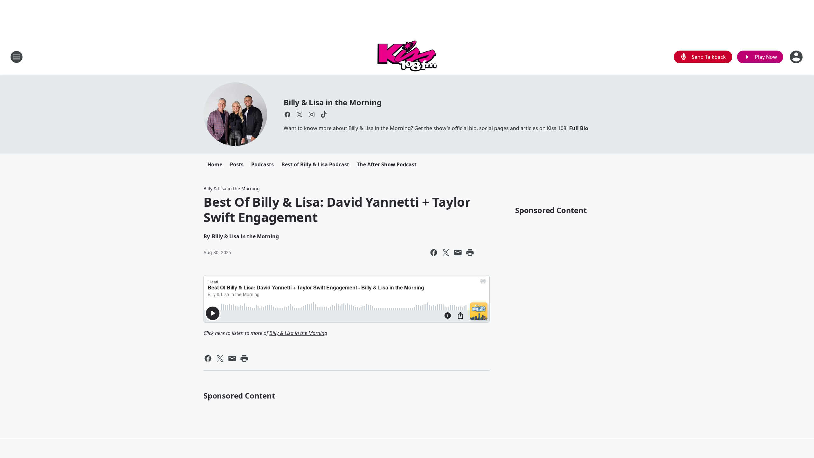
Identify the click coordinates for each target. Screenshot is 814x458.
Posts (237, 164)
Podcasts (262, 164)
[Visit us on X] (299, 114)
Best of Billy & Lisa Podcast (315, 164)
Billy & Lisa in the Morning (333, 102)
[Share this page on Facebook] (433, 252)
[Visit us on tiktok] (324, 114)
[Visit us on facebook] (287, 114)
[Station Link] (407, 56)
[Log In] (797, 57)
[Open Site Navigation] (16, 57)
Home (214, 164)
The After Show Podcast (387, 164)
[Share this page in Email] (457, 252)
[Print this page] (470, 252)
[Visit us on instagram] (311, 114)
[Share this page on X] (445, 252)
